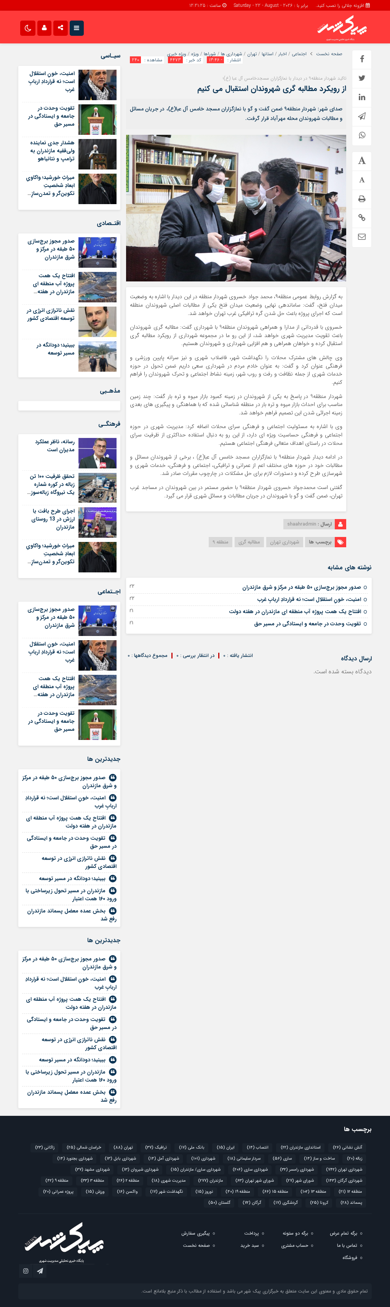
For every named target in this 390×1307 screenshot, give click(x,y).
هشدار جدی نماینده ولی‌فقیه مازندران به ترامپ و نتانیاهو (52, 151)
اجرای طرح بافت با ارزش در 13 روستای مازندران (53, 519)
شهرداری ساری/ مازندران (196, 1169)
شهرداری (203, 1158)
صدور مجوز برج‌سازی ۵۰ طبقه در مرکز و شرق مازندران (301, 587)
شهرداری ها (231, 54)
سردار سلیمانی (244, 1158)
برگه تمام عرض (343, 1233)
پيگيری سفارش (195, 1233)
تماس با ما (347, 1245)
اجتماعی (299, 54)
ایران (226, 1147)
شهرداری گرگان (344, 1181)
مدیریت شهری (169, 1181)
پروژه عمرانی (58, 1192)
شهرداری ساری (250, 1169)
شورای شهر (300, 1181)
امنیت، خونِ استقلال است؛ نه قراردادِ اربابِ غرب (309, 599)
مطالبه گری (249, 542)
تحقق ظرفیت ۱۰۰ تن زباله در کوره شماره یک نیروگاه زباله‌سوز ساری (52, 488)
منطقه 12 (350, 1192)
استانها (267, 54)
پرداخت (251, 1233)
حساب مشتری (294, 1245)
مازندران (210, 1181)
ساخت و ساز (319, 1158)
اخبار (282, 54)
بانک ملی (192, 1147)
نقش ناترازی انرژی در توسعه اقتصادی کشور (51, 314)
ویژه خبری (176, 54)
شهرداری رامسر (297, 1169)
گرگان (252, 1203)
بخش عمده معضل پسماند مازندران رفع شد (72, 915)
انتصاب (258, 1147)
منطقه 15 (275, 1192)
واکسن (127, 1192)
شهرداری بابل (120, 1158)
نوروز (204, 1192)
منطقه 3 (92, 1181)
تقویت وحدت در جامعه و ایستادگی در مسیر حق (307, 624)
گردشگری (285, 1203)
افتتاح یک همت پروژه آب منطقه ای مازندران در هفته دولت (295, 611)
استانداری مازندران (301, 1147)
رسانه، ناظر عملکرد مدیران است (55, 446)
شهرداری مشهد (92, 1169)
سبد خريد (249, 1245)
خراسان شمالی (84, 1147)
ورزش (95, 1192)
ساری (282, 1158)
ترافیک (156, 1147)
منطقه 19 (237, 1192)
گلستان (219, 1203)
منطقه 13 (313, 1192)
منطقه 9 (221, 542)
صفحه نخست (329, 54)
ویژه (195, 54)
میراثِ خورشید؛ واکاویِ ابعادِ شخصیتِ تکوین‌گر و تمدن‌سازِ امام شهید (50, 189)
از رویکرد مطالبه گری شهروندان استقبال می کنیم (271, 88)
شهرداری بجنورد (75, 1158)
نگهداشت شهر (166, 1192)
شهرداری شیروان (140, 1169)
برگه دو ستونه (295, 1233)
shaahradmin (301, 524)
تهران (252, 54)
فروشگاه (349, 1257)
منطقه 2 (128, 1181)
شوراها (210, 54)
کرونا (319, 1203)
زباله (354, 1158)
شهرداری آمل (163, 1158)
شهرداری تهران (284, 542)
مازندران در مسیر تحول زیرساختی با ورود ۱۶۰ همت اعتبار (71, 895)
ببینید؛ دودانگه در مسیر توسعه (56, 349)
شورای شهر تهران (254, 1181)
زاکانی (44, 1147)
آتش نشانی (347, 1147)
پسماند (351, 1203)
